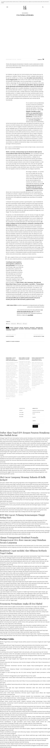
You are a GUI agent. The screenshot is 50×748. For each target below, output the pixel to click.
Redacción (19, 59)
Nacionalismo (34, 328)
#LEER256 (11, 327)
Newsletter (21, 416)
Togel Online (40, 556)
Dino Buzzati (26, 327)
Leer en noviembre (10, 336)
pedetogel (18, 458)
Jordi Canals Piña (39, 327)
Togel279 (44, 725)
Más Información (45, 1)
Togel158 (11, 627)
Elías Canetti (32, 327)
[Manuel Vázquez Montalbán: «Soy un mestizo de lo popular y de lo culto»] (38, 350)
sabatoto (9, 616)
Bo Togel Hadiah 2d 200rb (14, 451)
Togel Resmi (41, 731)
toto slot (28, 561)
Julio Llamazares (14, 328)
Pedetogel (10, 723)
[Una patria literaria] (25, 36)
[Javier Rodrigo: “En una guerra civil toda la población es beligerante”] (12, 350)
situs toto (19, 470)
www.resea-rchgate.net (37, 641)
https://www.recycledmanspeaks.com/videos (34, 681)
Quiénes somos (22, 408)
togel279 (14, 622)
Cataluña (21, 327)
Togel (41, 606)
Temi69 (14, 648)
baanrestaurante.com (17, 684)
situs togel (15, 687)
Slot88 (39, 482)
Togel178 (21, 630)
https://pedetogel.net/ (37, 665)
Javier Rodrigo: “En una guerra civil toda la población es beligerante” (12, 359)
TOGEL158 (26, 509)
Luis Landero (21, 328)
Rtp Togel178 (23, 647)
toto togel (13, 568)
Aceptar (2, 2)
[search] (42, 7)
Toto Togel (6, 598)
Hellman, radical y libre (39, 336)
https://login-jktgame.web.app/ (8, 698)
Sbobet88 (34, 711)
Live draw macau (38, 545)
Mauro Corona (28, 328)
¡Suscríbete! (21, 414)
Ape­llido (34, 420)
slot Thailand (9, 503)
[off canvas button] (7, 7)
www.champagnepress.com (27, 669)
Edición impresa (9, 59)
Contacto (20, 410)
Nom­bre (34, 417)
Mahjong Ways (19, 499)
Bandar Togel (16, 583)
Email (34, 413)
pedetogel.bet (29, 677)
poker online (6, 692)
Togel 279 (13, 645)
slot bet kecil (34, 532)
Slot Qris (35, 527)
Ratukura (43, 743)
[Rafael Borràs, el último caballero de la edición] (25, 350)
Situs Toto (5, 611)
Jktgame (23, 701)
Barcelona (16, 327)
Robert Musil (40, 328)
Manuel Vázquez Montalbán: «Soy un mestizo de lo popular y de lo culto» (38, 359)
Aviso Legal (21, 412)
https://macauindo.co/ (44, 662)
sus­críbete (30, 315)
